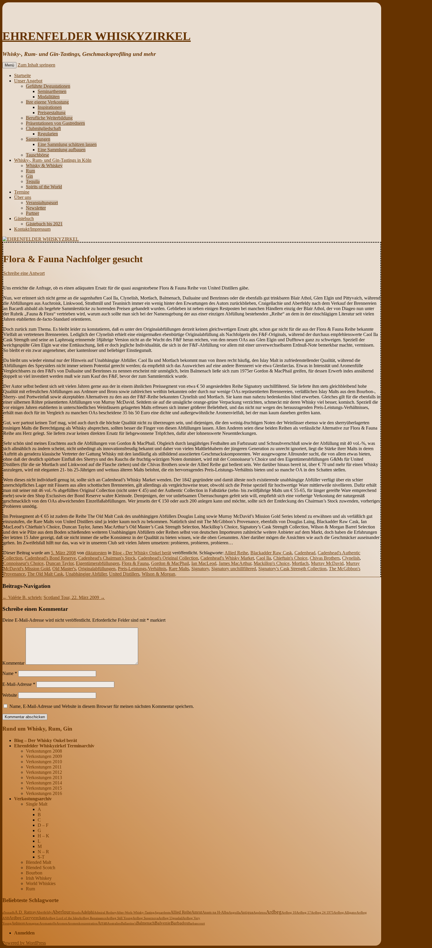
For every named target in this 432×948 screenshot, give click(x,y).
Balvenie (163, 923)
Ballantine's (128, 923)
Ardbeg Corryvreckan (27, 918)
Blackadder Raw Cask (271, 552)
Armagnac (32, 923)
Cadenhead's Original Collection (168, 558)
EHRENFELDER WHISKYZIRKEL (96, 36)
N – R (43, 851)
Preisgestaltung (52, 112)
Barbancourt (196, 923)
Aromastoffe (47, 923)
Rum (30, 170)
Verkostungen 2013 (44, 777)
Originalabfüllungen (96, 568)
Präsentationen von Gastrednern (55, 123)
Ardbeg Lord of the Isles (62, 918)
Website (9, 695)
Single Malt (36, 803)
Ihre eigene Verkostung (47, 101)
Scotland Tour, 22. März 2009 (74, 597)
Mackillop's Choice (271, 563)
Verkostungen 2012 (44, 772)
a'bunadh (8, 912)
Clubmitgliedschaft (43, 128)
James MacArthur (235, 563)
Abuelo (76, 912)
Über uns (22, 197)
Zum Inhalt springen (36, 64)
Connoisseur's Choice (23, 563)
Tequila (33, 181)
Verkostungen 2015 (44, 788)
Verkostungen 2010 (44, 761)
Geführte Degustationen (48, 86)
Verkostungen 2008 (44, 751)
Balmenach (145, 923)
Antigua (246, 912)
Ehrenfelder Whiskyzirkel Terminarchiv (54, 745)
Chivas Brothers (325, 558)
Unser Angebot (28, 80)
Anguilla (234, 912)
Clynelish (351, 558)
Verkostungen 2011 (44, 766)
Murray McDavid (327, 563)
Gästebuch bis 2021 (44, 223)
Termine (21, 191)
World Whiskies (41, 883)
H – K (43, 835)
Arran (102, 923)
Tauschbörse (37, 154)
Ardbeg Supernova (145, 918)
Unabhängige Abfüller (86, 573)
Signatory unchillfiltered (233, 568)
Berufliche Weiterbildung (49, 117)
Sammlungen (38, 139)
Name (9, 673)
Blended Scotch (40, 867)
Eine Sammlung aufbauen (62, 149)
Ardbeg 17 (303, 912)
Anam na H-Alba (215, 912)
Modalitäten (49, 96)
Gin (29, 176)
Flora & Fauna (135, 563)
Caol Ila (263, 558)
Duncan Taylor (59, 563)
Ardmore (18, 923)
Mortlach (300, 563)
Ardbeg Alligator (345, 912)
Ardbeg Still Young (119, 918)
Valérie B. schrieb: (22, 597)
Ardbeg (274, 912)
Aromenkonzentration (83, 923)
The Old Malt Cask (45, 573)
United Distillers (124, 573)
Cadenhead (304, 552)
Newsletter (36, 207)
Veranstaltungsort (42, 202)
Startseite (22, 75)
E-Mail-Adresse (18, 684)
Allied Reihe (236, 552)
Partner (32, 213)
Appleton (259, 912)
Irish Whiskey (39, 878)
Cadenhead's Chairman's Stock (106, 558)
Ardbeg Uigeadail (170, 918)
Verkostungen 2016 (44, 793)
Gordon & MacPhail (170, 563)
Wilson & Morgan (158, 573)
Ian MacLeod (203, 563)
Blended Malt (38, 862)
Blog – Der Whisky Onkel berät (45, 740)
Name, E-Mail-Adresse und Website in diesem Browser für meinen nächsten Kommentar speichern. (101, 706)
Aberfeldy (44, 912)
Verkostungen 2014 (44, 782)
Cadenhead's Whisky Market (227, 558)
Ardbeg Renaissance (92, 918)
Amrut (196, 912)
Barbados (179, 923)
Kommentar (13, 663)
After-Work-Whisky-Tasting (136, 912)
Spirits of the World (44, 186)
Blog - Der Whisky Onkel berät (142, 552)
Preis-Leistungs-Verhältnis (142, 568)
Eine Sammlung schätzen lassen (67, 144)
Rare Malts (179, 568)
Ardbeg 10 (289, 912)
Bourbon (34, 872)
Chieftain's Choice (290, 558)
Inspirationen (50, 107)
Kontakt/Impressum (32, 229)
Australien (114, 923)
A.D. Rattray (25, 912)
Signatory (200, 568)
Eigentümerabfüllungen (97, 563)
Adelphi (87, 912)
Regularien (48, 133)
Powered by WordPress (24, 942)
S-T (41, 856)
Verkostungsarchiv (33, 798)
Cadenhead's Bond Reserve (50, 558)
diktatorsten (96, 552)
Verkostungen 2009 (44, 756)
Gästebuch (24, 218)
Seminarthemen (52, 91)
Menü (9, 65)
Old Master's (64, 568)
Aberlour (61, 912)
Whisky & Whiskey (44, 165)
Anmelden (24, 932)
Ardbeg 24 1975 (322, 912)
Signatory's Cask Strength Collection (292, 568)
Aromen (62, 923)
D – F (43, 825)
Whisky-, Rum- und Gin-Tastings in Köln (52, 160)
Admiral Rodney (105, 912)
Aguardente (162, 912)
